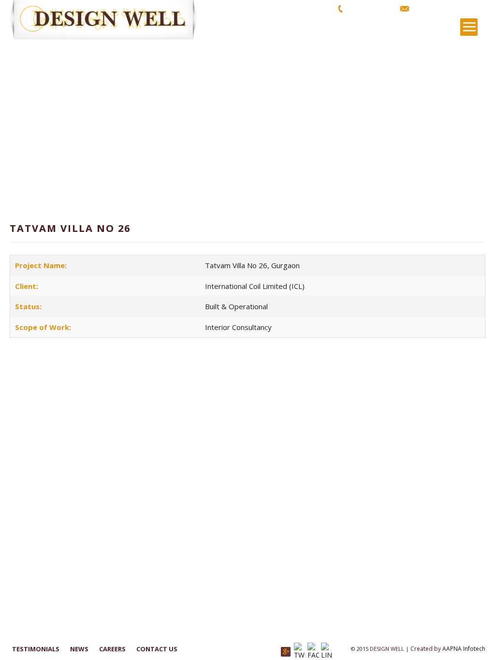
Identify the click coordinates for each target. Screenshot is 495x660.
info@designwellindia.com (450, 8)
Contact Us (156, 649)
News (79, 649)
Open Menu (469, 27)
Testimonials (35, 649)
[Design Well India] (109, 20)
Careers (112, 649)
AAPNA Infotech (463, 649)
